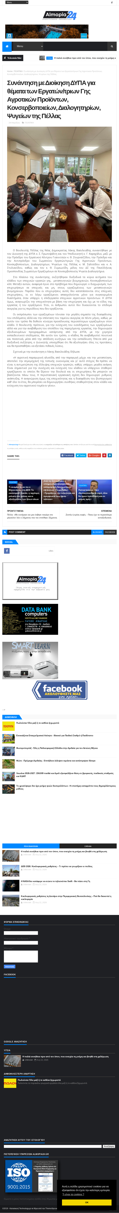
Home (10, 71)
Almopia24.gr (14, 444)
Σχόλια (88, 846)
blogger (97, 532)
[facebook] (112, 2)
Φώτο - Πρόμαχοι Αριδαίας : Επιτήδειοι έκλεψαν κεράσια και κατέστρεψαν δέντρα (55, 760)
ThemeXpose (51, 1208)
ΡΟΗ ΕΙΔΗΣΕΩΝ (31, 846)
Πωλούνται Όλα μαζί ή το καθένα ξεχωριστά (37, 723)
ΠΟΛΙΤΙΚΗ (18, 71)
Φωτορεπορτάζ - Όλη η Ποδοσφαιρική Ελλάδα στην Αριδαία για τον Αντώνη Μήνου (57, 748)
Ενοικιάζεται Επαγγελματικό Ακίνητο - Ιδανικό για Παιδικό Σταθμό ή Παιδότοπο (54, 735)
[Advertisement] (59, 818)
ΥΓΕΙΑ (31, 58)
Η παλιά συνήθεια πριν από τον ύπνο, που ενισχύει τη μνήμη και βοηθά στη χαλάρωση (64, 851)
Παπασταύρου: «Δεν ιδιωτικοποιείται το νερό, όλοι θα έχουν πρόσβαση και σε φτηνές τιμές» (92, 494)
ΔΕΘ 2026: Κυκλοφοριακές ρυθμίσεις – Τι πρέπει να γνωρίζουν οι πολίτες (56, 866)
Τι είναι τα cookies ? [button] (73, 1194)
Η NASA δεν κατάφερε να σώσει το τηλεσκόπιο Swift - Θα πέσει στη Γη (55, 881)
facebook (110, 532)
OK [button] (86, 1202)
